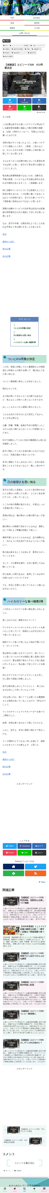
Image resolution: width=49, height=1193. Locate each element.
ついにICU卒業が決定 (22, 328)
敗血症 (7, 53)
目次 (5, 234)
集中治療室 (9, 56)
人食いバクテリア (38, 45)
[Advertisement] (24, 286)
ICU (6, 45)
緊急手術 (33, 53)
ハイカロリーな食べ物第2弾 (25, 342)
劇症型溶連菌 (18, 49)
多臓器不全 (37, 49)
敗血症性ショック (20, 53)
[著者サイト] (13, 866)
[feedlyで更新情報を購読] (13, 873)
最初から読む (9, 242)
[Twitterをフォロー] (35, 866)
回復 (28, 49)
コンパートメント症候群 (20, 45)
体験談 (7, 41)
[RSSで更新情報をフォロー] (35, 873)
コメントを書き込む (24, 1163)
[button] (44, 598)
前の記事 (7, 249)
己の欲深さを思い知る (22, 335)
